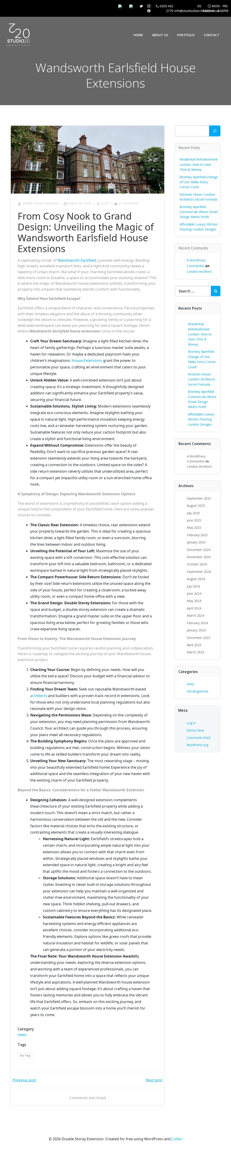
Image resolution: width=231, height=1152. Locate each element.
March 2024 (195, 615)
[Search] (214, 131)
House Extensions (87, 360)
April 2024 (194, 608)
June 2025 (194, 520)
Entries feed (195, 730)
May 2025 (194, 527)
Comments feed (198, 737)
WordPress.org (197, 745)
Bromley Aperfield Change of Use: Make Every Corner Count (199, 182)
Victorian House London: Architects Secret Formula (201, 379)
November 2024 (198, 557)
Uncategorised (197, 691)
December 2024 (198, 550)
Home (138, 35)
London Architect (199, 271)
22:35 (105, 203)
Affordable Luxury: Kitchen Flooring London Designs (201, 419)
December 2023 (198, 637)
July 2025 (193, 513)
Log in (191, 723)
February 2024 (197, 623)
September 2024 (199, 571)
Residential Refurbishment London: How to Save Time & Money (199, 164)
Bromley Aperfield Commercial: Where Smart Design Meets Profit (199, 212)
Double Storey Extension (40, 203)
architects (38, 695)
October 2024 (197, 564)
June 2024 (194, 593)
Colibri (176, 1138)
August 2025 (196, 505)
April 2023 (194, 645)
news (22, 1034)
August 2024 (196, 579)
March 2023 (195, 652)
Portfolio (186, 35)
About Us (160, 35)
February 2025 (197, 535)
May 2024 (194, 601)
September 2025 (199, 498)
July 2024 (193, 586)
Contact (211, 35)
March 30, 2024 (79, 203)
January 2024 (196, 630)
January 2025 (196, 542)
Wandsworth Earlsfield (77, 260)
